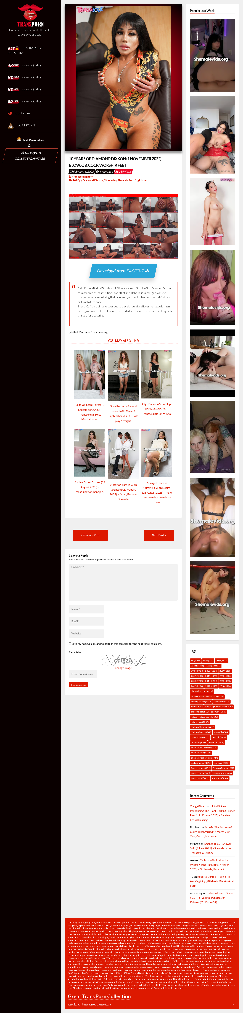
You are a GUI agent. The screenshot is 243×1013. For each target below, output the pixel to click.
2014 (211, 681)
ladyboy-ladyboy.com (204, 717)
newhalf (219, 737)
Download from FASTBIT (121, 270)
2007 (197, 670)
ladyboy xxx (200, 722)
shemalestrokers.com (204, 757)
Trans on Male (200, 773)
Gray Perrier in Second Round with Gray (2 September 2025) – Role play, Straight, (123, 413)
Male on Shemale (202, 727)
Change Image (123, 667)
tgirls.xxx (142, 180)
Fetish (197, 706)
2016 (197, 686)
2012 (225, 676)
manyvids (221, 732)
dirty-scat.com (89, 1004)
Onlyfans (199, 742)
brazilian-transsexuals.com (207, 696)
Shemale (110, 180)
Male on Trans (201, 732)
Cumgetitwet (197, 806)
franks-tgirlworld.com (219, 706)
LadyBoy (218, 711)
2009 (225, 670)
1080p (77, 180)
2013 (197, 681)
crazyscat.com (104, 1004)
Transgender (200, 768)
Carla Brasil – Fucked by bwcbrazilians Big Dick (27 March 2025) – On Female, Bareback (209, 864)
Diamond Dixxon (93, 180)
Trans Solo (220, 778)
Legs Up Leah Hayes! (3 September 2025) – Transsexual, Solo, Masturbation (90, 412)
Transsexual (200, 778)
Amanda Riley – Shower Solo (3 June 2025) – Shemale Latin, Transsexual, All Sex (210, 848)
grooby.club (200, 711)
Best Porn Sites (32, 140)
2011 (211, 676)
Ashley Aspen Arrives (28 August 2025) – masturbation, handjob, (90, 486)
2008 (211, 670)
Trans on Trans (222, 773)
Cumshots (221, 701)
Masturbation (200, 737)
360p (208, 660)
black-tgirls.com (202, 691)
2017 (211, 686)
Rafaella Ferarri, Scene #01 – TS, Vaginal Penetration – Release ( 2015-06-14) (211, 897)
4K (195, 660)
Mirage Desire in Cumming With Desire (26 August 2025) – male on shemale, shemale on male (157, 492)
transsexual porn (82, 176)
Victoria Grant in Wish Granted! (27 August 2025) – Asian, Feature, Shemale (123, 492)
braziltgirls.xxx (201, 701)
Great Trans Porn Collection (99, 996)
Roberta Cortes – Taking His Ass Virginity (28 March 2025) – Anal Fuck (212, 881)
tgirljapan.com (201, 763)
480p (221, 660)
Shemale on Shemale (203, 747)
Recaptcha (75, 652)
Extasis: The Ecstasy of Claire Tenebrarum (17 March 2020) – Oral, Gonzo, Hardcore (212, 832)
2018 (225, 686)
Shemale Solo (126, 180)
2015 (225, 681)
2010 (197, 676)
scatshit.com (74, 1004)
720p (197, 665)
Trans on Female (223, 768)
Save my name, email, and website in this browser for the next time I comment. (117, 643)
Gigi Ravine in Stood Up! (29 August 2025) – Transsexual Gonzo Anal (157, 408)
